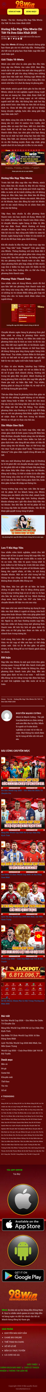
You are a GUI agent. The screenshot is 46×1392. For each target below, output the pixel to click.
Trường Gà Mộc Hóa (34, 1144)
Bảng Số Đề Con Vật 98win (22, 1103)
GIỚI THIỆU (32, 1364)
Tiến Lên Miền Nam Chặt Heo (10, 1141)
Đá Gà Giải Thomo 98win (13, 1151)
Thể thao (5, 1081)
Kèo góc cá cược (30, 1132)
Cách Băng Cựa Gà (30, 1116)
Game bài (5, 1072)
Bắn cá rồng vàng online (32, 1110)
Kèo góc (12, 1132)
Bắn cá (4, 1064)
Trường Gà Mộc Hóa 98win (9, 1148)
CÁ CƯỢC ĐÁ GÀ (12, 1354)
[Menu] (4, 4)
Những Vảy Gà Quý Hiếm (35, 1135)
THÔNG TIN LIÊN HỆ (18, 1370)
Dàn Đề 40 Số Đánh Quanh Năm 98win (16, 1122)
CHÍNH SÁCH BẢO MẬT (11, 1367)
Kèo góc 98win (20, 1132)
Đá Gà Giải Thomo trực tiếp (30, 1151)
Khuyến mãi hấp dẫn (22, 1125)
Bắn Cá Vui (39, 1113)
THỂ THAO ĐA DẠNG (14, 1341)
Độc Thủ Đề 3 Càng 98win (16, 1154)
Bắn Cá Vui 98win (6, 1116)
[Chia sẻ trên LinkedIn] (21, 39)
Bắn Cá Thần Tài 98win (16, 1113)
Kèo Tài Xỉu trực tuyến (20, 1135)
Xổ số (3, 1090)
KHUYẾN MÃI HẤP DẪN (15, 1333)
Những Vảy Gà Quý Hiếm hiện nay (32, 1138)
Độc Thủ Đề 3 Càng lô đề (31, 1154)
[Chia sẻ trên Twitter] (14, 39)
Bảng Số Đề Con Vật (7, 1103)
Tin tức (11, 20)
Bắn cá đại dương (18, 1116)
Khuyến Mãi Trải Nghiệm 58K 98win (20, 1129)
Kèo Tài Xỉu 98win (7, 1135)
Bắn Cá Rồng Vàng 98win (16, 1110)
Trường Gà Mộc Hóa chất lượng (28, 1148)
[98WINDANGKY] (25, 4)
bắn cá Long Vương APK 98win (18, 1106)
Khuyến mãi (7, 1077)
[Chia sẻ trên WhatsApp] (9, 39)
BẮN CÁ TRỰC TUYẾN (14, 1350)
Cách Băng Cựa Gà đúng (17, 1119)
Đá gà (3, 1068)
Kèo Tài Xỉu (39, 1132)
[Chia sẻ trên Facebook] (11, 39)
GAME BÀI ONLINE (13, 1337)
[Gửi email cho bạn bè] (16, 39)
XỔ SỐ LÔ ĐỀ (10, 1346)
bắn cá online (32, 1106)
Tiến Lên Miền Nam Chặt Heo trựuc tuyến (14, 1144)
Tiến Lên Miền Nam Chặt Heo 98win (31, 1141)
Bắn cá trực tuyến (29, 1113)
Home (4, 20)
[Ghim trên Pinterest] (19, 39)
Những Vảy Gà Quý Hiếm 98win (11, 1138)
